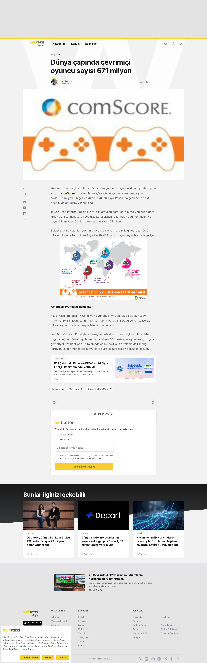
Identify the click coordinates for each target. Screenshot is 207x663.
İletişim (136, 637)
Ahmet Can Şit (96, 590)
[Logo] (37, 43)
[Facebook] (171, 658)
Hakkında (137, 617)
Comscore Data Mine (98, 389)
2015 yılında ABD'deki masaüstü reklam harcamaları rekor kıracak (116, 576)
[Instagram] (159, 658)
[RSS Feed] (177, 658)
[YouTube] (152, 658)
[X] (140, 658)
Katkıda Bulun (139, 625)
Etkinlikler (91, 43)
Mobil (81, 629)
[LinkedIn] (146, 658)
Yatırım (30, 533)
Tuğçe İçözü (87, 554)
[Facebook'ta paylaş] (24, 202)
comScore (68, 193)
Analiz (139, 533)
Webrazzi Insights (59, 621)
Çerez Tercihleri (168, 625)
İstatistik (56, 389)
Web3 (81, 645)
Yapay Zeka (83, 637)
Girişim (81, 625)
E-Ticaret (82, 621)
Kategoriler (59, 43)
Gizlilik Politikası (169, 629)
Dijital (81, 617)
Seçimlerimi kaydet (84, 466)
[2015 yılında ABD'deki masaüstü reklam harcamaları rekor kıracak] (69, 582)
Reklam (136, 629)
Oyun (53, 55)
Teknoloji (82, 633)
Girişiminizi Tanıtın (142, 633)
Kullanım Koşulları (169, 633)
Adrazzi (57, 379)
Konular (76, 43)
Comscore (74, 389)
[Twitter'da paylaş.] (24, 208)
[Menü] (24, 44)
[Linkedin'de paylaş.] (24, 213)
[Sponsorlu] (134, 369)
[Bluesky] (165, 658)
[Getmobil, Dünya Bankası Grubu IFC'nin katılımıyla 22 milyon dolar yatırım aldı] (48, 515)
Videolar (55, 625)
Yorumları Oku (103, 413)
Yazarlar (137, 621)
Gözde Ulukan (33, 554)
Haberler (55, 617)
